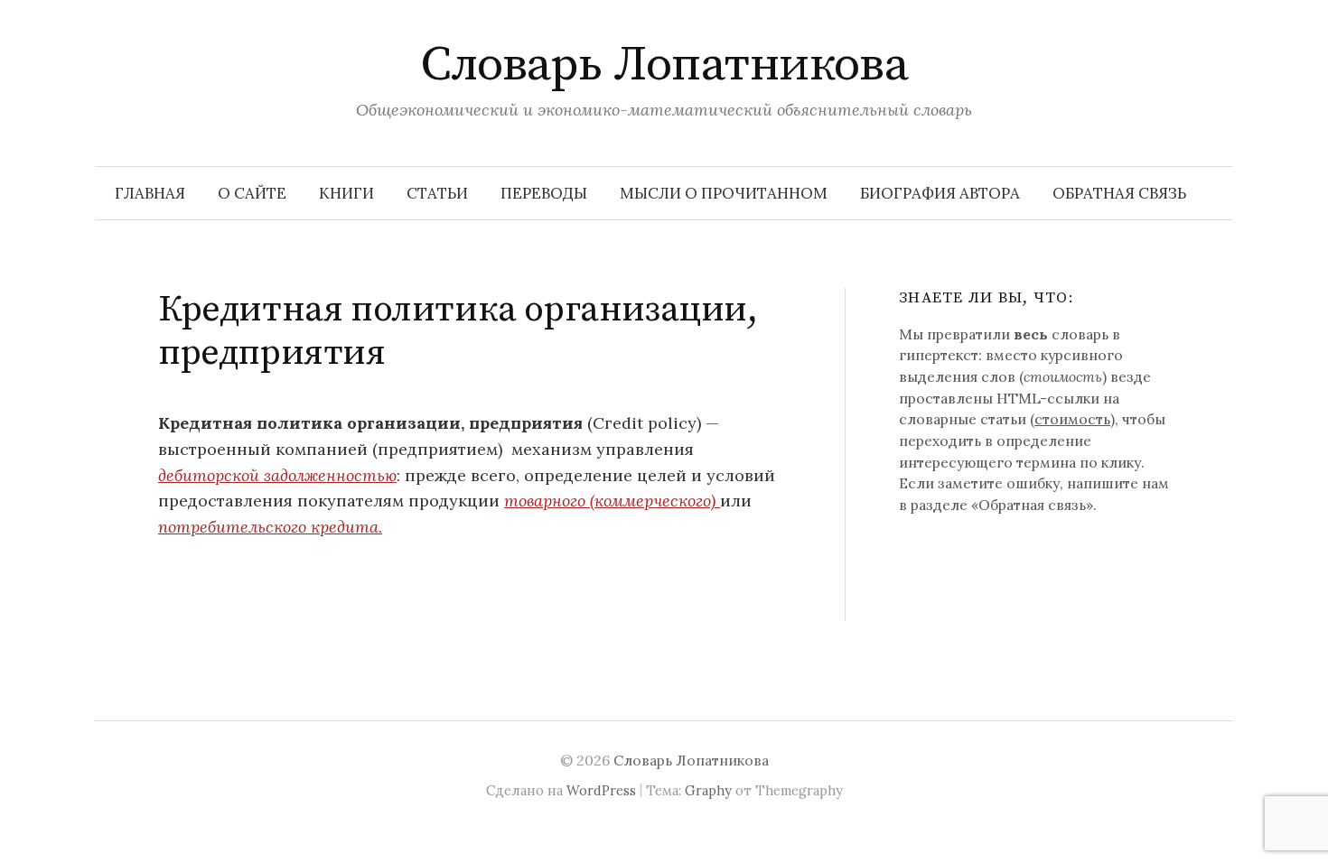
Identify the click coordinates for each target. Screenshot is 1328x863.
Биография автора (940, 193)
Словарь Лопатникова (664, 65)
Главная (150, 193)
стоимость (1072, 419)
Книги (346, 193)
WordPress (601, 790)
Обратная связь (1119, 193)
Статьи (437, 193)
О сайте (252, 193)
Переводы (543, 193)
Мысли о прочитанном (724, 193)
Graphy (708, 790)
